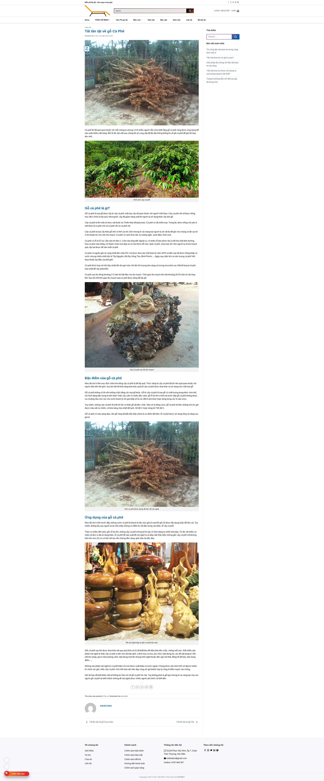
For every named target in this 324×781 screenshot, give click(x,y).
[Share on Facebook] (133, 687)
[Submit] (190, 11)
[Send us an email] (214, 750)
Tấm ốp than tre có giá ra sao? (220, 58)
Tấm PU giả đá (121, 20)
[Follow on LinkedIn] (238, 2)
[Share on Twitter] (137, 687)
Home (87, 20)
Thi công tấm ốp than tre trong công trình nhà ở (222, 51)
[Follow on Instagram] (230, 2)
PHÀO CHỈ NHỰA (101, 20)
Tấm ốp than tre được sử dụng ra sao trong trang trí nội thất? (221, 72)
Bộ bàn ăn (202, 20)
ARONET (181, 777)
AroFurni (109, 36)
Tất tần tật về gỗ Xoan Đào (101, 722)
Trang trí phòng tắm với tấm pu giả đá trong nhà (221, 80)
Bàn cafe (163, 20)
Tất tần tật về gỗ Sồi (185, 722)
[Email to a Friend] (142, 687)
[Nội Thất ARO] (97, 10)
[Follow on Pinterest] (235, 2)
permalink (124, 696)
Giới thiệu (89, 751)
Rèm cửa (136, 20)
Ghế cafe (151, 20)
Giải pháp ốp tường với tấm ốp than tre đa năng (222, 64)
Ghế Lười (176, 20)
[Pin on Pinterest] (146, 687)
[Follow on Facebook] (228, 2)
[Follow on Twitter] (233, 2)
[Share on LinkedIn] (151, 687)
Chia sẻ (88, 27)
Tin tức (88, 755)
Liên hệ (189, 20)
